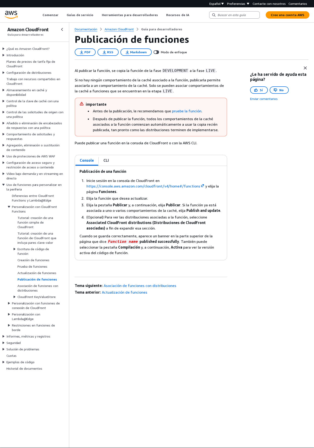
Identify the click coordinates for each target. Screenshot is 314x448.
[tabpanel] (151, 213)
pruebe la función (186, 111)
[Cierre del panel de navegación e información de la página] (305, 68)
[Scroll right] (192, 15)
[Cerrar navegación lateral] (62, 29)
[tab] (87, 160)
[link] (161, 29)
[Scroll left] (39, 15)
